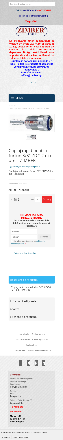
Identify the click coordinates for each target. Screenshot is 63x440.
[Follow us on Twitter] (42, 363)
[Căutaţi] (52, 4)
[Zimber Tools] (31, 31)
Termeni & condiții (18, 381)
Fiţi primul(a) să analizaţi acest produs (24, 167)
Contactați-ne (31, 345)
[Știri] (25, 89)
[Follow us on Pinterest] (27, 363)
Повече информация (20, 437)
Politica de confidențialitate (39, 350)
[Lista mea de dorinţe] (32, 89)
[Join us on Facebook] (19, 363)
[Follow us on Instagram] (34, 363)
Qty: (32, 199)
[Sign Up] (46, 89)
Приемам (6, 437)
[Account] (17, 89)
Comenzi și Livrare (40, 340)
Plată (12, 394)
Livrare (13, 391)
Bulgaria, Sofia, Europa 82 (21, 400)
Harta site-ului (23, 334)
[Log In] (39, 89)
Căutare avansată (22, 340)
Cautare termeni (38, 334)
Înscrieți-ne (15, 384)
